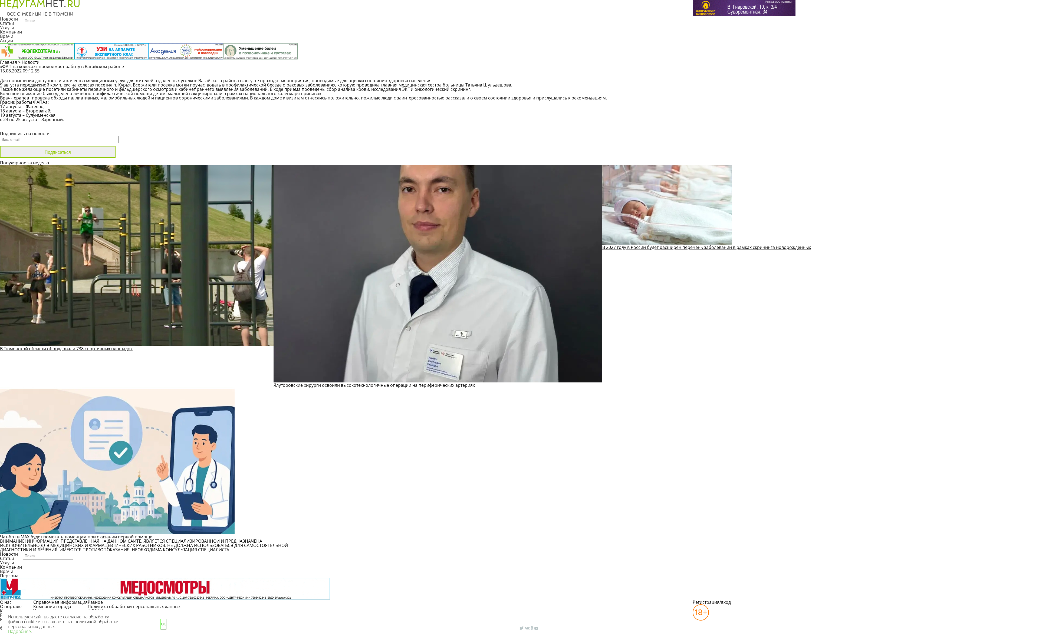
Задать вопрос (800, 73)
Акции (6, 41)
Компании (11, 32)
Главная (8, 62)
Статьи (7, 23)
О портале (11, 606)
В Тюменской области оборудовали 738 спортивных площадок (66, 348)
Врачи (6, 36)
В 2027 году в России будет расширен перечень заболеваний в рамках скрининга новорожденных (706, 247)
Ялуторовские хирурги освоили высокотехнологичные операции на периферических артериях (374, 385)
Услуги (7, 28)
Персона (9, 576)
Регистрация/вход (712, 602)
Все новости (18, 126)
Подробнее (19, 631)
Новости (9, 19)
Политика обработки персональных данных (134, 606)
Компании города (52, 606)
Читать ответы (841, 73)
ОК (163, 624)
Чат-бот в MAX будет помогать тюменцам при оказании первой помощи (76, 537)
